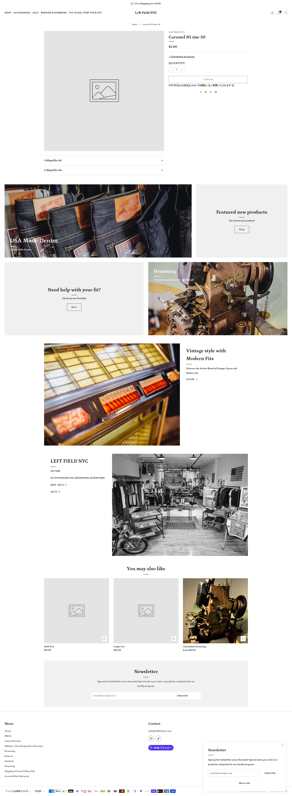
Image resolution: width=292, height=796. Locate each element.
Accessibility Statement (17, 776)
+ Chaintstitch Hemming (181, 56)
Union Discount (13, 741)
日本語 (38, 791)
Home (134, 24)
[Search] (285, 12)
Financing (10, 766)
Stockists (9, 761)
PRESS (8, 736)
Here (74, 307)
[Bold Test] (76, 610)
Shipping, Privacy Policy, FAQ (20, 771)
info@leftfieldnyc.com (159, 731)
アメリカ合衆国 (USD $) (16, 791)
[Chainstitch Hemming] (215, 610)
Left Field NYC (146, 13)
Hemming (10, 751)
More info (244, 783)
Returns (9, 756)
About (8, 731)
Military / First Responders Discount (24, 746)
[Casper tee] (146, 610)
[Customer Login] (272, 13)
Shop (242, 229)
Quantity (177, 63)
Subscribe (270, 773)
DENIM (190, 379)
